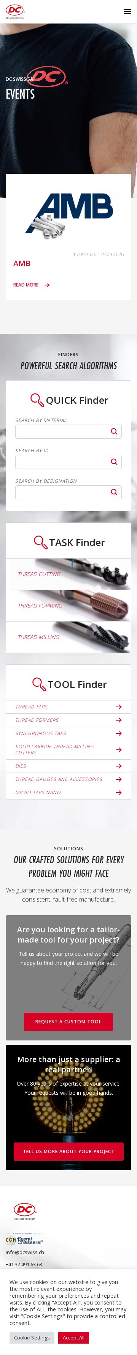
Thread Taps (31, 706)
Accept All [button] (73, 1337)
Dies (20, 766)
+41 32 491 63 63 (24, 1264)
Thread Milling (38, 637)
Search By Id (31, 450)
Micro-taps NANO (38, 792)
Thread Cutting (39, 574)
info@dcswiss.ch (25, 1252)
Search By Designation (46, 481)
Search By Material (41, 420)
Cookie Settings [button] (32, 1337)
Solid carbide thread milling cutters (54, 749)
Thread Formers (37, 720)
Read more (26, 285)
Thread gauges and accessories (58, 779)
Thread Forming (40, 605)
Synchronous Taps (40, 733)
